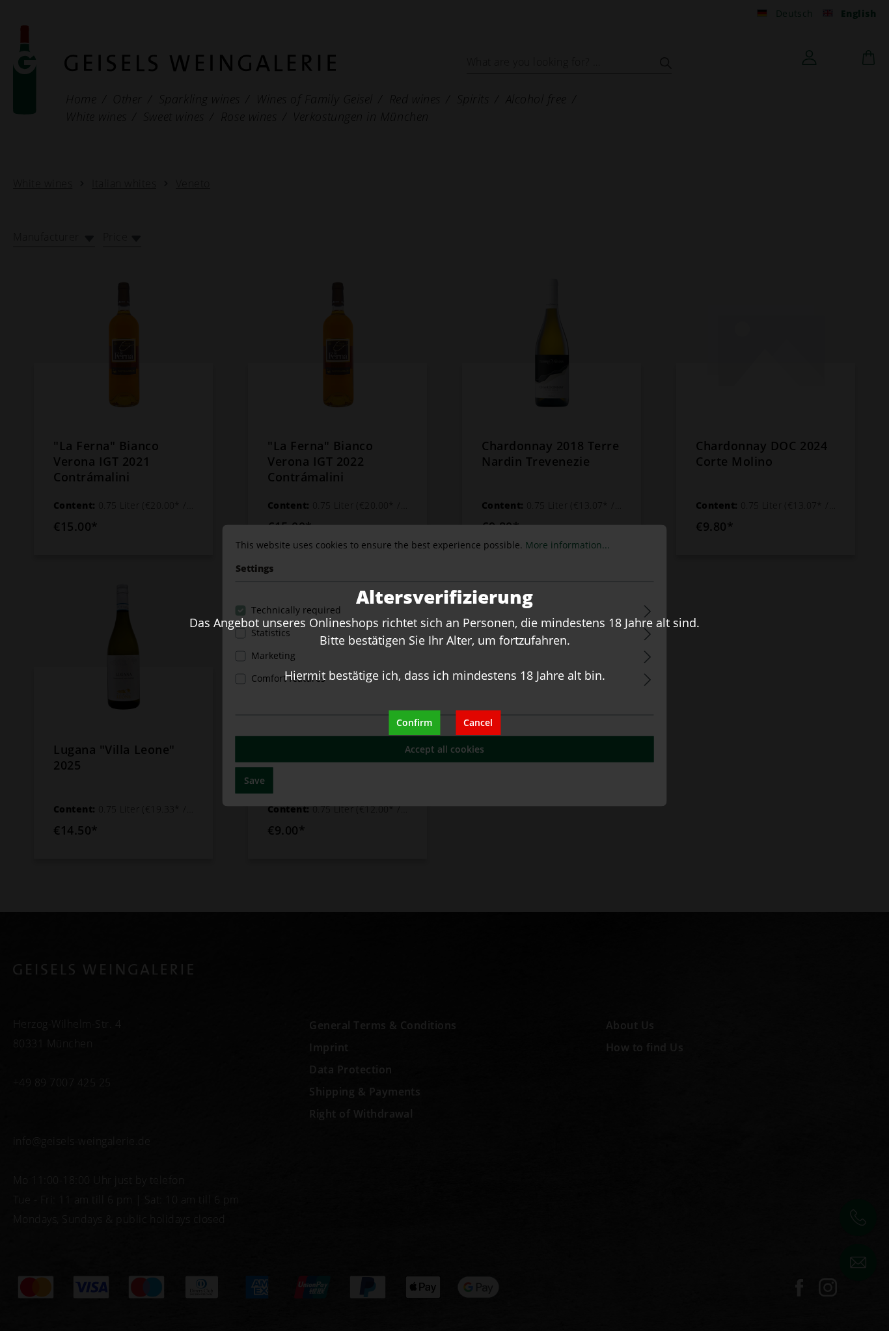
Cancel (478, 722)
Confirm (414, 722)
